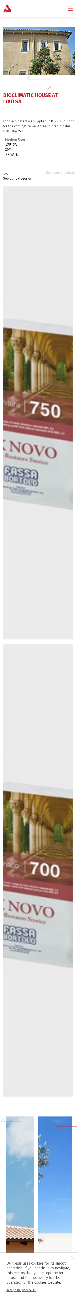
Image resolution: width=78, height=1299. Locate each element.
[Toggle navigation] (70, 8)
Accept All (13, 1290)
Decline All (29, 1290)
